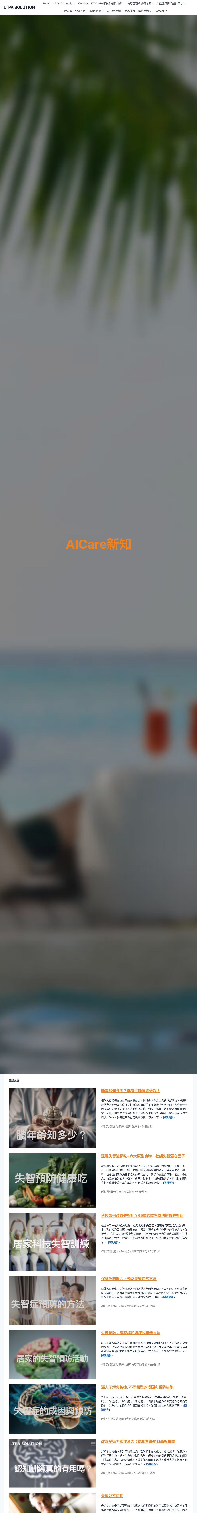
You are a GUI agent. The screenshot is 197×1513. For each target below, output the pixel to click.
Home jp (66, 10)
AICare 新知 (114, 10)
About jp (80, 10)
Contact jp (160, 10)
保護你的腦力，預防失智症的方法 (129, 1278)
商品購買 (130, 10)
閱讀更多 (168, 1117)
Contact (83, 3)
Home (46, 3)
